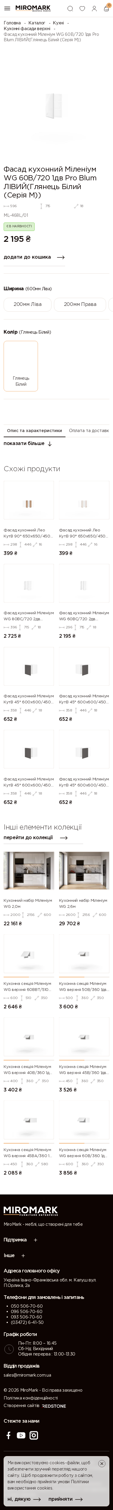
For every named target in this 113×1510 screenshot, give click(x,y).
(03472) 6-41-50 (27, 1323)
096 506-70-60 (26, 1312)
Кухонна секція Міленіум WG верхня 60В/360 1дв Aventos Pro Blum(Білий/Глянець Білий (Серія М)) (83, 1153)
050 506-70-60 (27, 1306)
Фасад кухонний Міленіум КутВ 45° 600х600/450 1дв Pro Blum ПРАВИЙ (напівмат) (84, 783)
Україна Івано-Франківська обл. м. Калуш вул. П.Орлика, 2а (50, 1282)
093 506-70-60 (26, 1317)
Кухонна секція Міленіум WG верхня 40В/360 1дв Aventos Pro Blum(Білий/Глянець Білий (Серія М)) (28, 1070)
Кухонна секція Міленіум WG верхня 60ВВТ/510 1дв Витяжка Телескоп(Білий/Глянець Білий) (28, 987)
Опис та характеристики (34, 431)
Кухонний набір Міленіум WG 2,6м (83, 903)
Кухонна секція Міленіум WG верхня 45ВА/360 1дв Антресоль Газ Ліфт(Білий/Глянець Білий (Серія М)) (29, 1153)
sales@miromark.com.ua (27, 1375)
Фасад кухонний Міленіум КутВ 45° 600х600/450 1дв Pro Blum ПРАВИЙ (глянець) (84, 700)
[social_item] (8, 1435)
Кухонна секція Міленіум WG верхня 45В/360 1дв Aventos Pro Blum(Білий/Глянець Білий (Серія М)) (83, 1070)
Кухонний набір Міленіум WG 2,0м (28, 903)
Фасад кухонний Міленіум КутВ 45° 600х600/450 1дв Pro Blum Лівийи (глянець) (29, 700)
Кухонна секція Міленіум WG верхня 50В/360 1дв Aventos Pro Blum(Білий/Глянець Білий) (83, 987)
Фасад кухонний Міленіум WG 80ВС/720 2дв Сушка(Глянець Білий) (29, 617)
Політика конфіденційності (31, 1398)
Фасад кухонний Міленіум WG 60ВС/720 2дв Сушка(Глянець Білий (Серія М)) (84, 617)
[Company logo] (33, 8)
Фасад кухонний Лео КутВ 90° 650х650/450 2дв (27, 534)
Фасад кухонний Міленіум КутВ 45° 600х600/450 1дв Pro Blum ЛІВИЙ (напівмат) (29, 783)
